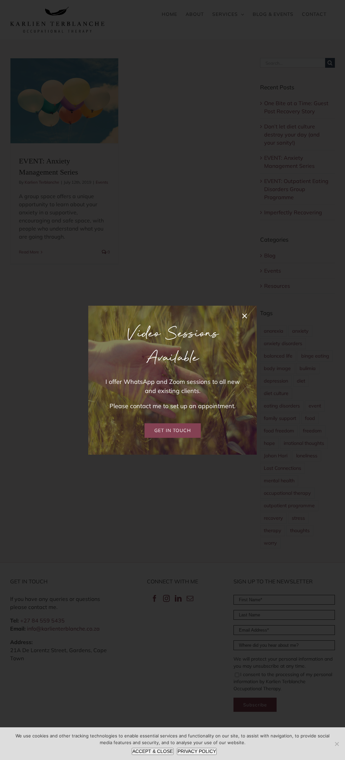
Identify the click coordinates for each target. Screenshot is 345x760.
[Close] (244, 316)
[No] (336, 743)
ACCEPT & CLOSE (152, 751)
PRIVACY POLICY (197, 751)
